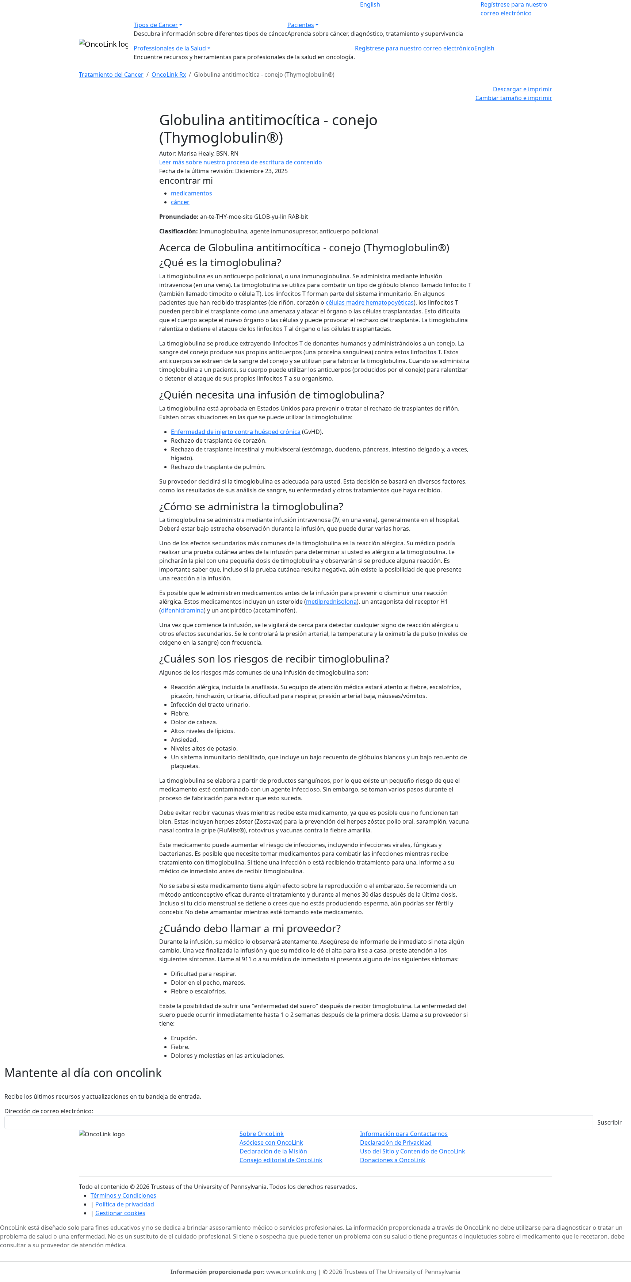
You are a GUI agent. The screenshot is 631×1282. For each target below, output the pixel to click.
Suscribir (609, 1122)
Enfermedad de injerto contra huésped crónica (236, 432)
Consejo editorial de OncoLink (281, 1160)
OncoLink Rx (169, 74)
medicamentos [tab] (191, 193)
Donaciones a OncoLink (392, 1160)
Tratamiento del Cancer (111, 74)
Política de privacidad (124, 1204)
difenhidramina (182, 610)
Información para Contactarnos (404, 1134)
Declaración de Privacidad (396, 1142)
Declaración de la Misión (273, 1151)
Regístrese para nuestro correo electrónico (414, 48)
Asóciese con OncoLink (271, 1142)
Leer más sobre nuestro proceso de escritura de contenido (240, 162)
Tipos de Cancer (156, 25)
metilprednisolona (331, 602)
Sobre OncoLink (262, 1134)
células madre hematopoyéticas (370, 302)
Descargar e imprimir (522, 89)
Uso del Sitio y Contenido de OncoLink (412, 1151)
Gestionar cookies (120, 1213)
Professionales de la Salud (170, 48)
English (370, 4)
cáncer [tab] (180, 202)
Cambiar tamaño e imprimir (513, 98)
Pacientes (300, 25)
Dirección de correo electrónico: (48, 1111)
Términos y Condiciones (123, 1195)
